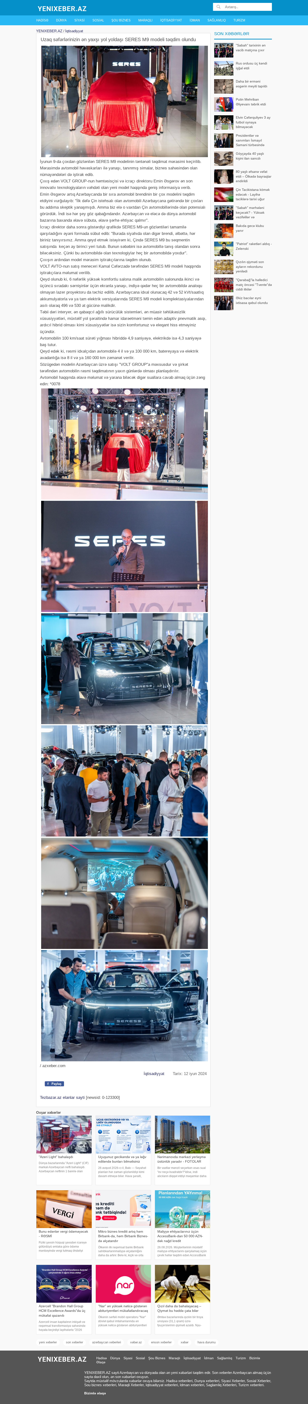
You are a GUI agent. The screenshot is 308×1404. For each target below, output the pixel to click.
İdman (195, 20)
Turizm (239, 20)
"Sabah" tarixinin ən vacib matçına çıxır (251, 47)
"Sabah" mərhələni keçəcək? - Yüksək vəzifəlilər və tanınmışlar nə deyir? (252, 213)
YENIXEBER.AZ (49, 31)
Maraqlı (145, 20)
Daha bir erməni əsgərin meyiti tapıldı (251, 83)
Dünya (61, 20)
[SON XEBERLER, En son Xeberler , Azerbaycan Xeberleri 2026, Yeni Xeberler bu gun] (62, 8)
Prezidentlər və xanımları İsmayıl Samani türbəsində (250, 140)
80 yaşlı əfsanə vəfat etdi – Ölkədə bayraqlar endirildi (253, 176)
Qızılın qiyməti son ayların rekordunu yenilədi (250, 266)
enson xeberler (161, 1342)
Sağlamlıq (216, 20)
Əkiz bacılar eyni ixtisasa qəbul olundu (252, 300)
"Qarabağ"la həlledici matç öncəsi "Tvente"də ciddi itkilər (254, 284)
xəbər (184, 1342)
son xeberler (74, 1342)
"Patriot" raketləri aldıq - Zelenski (254, 246)
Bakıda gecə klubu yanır (250, 228)
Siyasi (79, 20)
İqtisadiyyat (171, 20)
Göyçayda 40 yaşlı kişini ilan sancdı (250, 156)
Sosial (98, 20)
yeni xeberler (48, 1342)
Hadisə (42, 20)
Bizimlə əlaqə (95, 1393)
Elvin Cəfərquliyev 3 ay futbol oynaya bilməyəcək (253, 122)
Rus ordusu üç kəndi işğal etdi (251, 65)
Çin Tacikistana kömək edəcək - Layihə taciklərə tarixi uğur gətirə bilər (253, 195)
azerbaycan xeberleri (106, 1342)
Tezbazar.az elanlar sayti (62, 1097)
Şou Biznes (121, 20)
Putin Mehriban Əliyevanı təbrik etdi (251, 101)
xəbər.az (136, 1342)
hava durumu (207, 1342)
